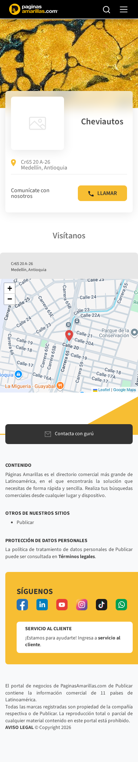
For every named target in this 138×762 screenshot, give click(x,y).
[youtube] (62, 604)
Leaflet (103, 389)
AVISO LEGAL (19, 727)
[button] (69, 335)
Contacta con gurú (74, 433)
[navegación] (124, 9)
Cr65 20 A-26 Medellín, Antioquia (44, 165)
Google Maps (124, 389)
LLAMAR (107, 193)
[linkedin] (42, 604)
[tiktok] (101, 604)
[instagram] (81, 604)
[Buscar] (107, 9)
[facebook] (22, 604)
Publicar (25, 522)
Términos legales (76, 556)
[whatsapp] (121, 604)
